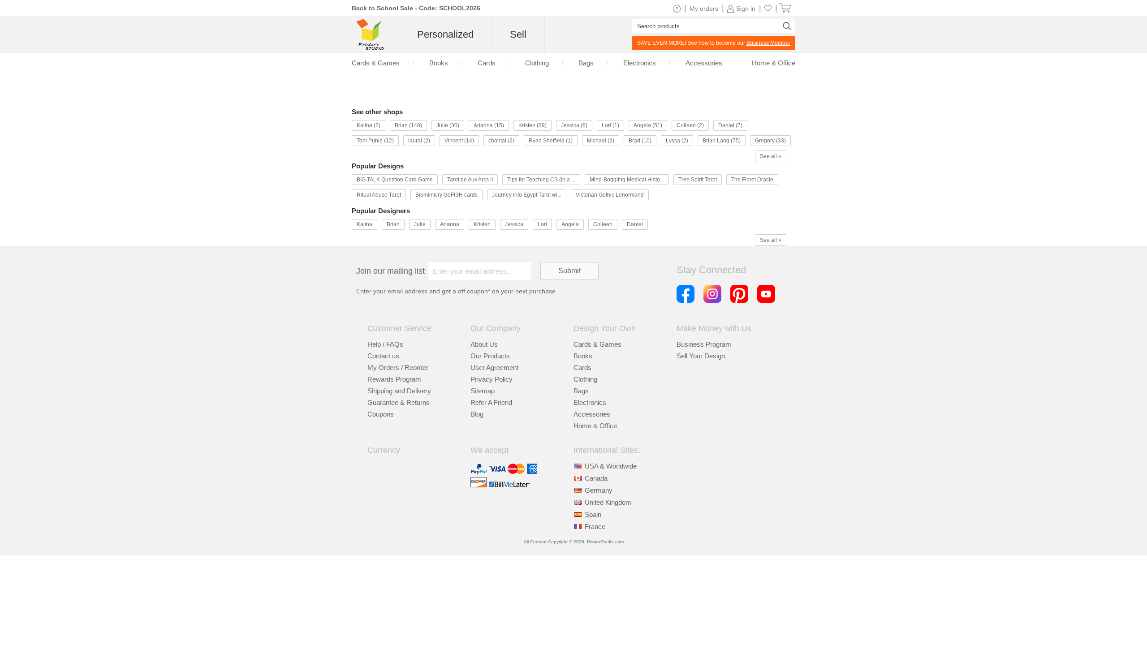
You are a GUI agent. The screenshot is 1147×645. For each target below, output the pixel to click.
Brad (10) (640, 141)
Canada (596, 478)
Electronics (639, 63)
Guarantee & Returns (398, 402)
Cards (487, 63)
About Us (484, 344)
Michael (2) (600, 141)
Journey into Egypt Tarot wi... (526, 195)
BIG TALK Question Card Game (395, 179)
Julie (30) (447, 125)
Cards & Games (376, 63)
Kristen (482, 224)
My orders (704, 8)
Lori (542, 224)
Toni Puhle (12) (375, 141)
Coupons (380, 414)
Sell (518, 34)
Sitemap (482, 391)
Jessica (514, 224)
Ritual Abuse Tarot (379, 195)
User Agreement (494, 367)
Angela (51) (648, 125)
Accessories (704, 63)
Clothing (537, 63)
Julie (420, 224)
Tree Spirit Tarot (697, 179)
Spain (593, 514)
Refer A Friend (491, 402)
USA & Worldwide (611, 466)
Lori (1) (610, 125)
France (595, 526)
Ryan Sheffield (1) (551, 141)
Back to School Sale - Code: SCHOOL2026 (416, 8)
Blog (476, 414)
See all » (770, 156)
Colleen (602, 224)
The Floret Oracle (752, 179)
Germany (598, 490)
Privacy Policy (491, 379)
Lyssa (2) (677, 141)
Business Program (704, 344)
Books (438, 63)
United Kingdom (608, 502)
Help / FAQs (385, 344)
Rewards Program (394, 379)
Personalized (445, 34)
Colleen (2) (690, 125)
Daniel (635, 224)
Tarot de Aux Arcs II (470, 179)
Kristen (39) (532, 125)
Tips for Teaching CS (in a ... (541, 179)
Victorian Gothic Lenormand (610, 195)
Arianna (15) (489, 125)
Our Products (490, 356)
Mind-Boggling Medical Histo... (627, 179)
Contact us (383, 356)
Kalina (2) (368, 125)
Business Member (768, 43)
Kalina (364, 224)
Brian (393, 224)
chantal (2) (501, 141)
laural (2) (419, 141)
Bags (586, 63)
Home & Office (773, 63)
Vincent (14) (459, 141)
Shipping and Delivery (399, 391)
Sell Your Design (701, 356)
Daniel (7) (730, 125)
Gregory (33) (770, 141)
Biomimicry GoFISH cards (446, 195)
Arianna (449, 224)
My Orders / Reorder (397, 367)
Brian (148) (408, 125)
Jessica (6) (574, 125)
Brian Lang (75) (722, 141)
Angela (570, 224)
